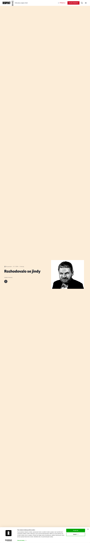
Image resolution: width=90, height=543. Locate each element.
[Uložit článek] (5, 281)
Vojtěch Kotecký (8, 277)
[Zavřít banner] (87, 529)
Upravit (75, 534)
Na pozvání (9, 266)
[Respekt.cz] (6, 3)
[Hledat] (81, 3)
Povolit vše (75, 530)
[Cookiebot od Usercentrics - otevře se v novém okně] (8, 540)
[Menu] (85, 3)
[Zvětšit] (67, 274)
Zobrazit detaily (21, 540)
